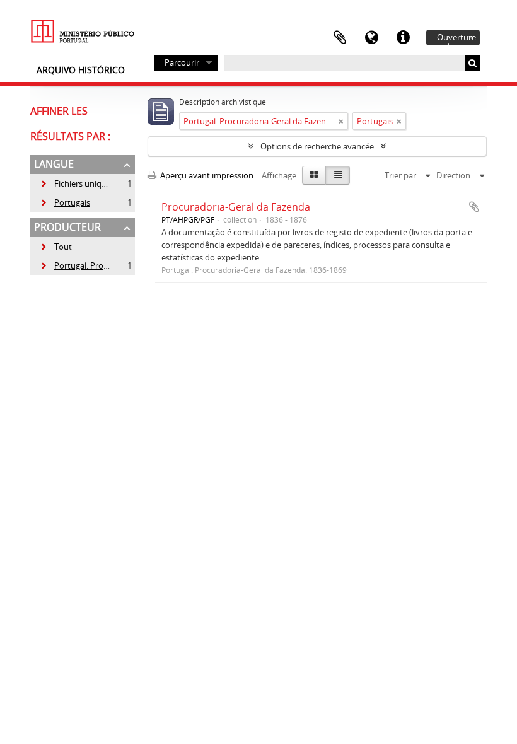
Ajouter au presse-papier (474, 207)
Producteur (67, 227)
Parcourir (182, 62)
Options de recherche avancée (317, 146)
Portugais (65, 202)
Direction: (454, 175)
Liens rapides (403, 38)
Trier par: (401, 175)
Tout (63, 246)
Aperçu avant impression (205, 175)
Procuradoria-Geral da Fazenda (235, 207)
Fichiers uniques (77, 183)
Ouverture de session (456, 38)
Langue (371, 38)
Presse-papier (340, 38)
